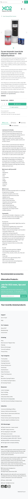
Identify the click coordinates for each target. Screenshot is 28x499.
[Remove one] (2, 104)
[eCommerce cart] (21, 9)
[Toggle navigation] (24, 9)
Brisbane (15, 475)
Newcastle (8, 477)
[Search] (26, 2)
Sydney (19, 475)
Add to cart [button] (18, 104)
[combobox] (12, 2)
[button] (1, 32)
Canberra (3, 477)
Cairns (12, 477)
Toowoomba (19, 477)
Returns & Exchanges (6, 347)
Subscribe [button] (23, 296)
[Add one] (6, 104)
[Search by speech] (23, 2)
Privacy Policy (4, 351)
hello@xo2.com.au (10, 483)
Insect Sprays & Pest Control (9, 16)
